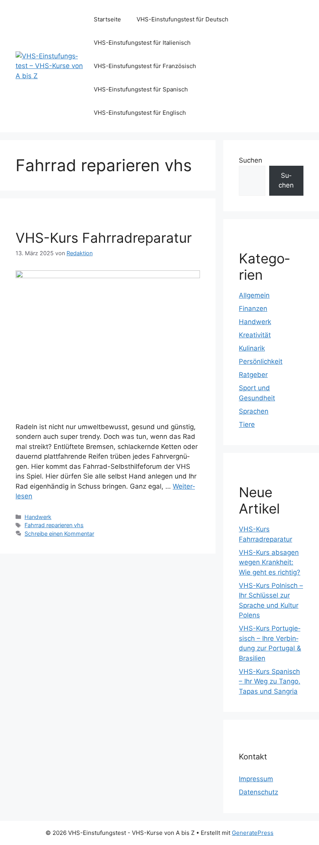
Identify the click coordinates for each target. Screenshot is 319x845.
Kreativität (255, 335)
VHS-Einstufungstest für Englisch (140, 112)
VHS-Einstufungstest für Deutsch (182, 19)
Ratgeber (253, 375)
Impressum (256, 779)
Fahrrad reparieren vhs (54, 525)
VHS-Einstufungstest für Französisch (145, 66)
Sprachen (253, 411)
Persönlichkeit (260, 361)
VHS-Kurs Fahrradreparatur (104, 238)
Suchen (250, 160)
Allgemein (254, 295)
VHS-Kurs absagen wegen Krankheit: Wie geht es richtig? (269, 562)
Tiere (247, 424)
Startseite (107, 19)
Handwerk (38, 517)
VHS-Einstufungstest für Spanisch (141, 89)
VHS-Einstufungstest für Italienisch (142, 42)
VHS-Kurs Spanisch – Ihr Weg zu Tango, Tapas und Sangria (269, 681)
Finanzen (253, 308)
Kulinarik (252, 348)
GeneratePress (252, 832)
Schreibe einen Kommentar (59, 533)
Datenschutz (258, 792)
